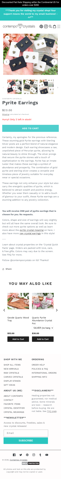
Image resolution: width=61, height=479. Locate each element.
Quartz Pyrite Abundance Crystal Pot (42, 320)
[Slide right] (54, 62)
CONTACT (8, 400)
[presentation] (4, 310)
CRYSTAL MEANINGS (14, 412)
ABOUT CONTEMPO (13, 396)
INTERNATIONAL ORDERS (44, 373)
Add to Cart (18, 339)
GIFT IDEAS (9, 385)
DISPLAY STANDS (12, 381)
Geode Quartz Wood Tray (18, 319)
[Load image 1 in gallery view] (14, 86)
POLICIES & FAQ (40, 369)
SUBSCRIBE (26, 440)
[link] (30, 4)
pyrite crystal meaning (32, 230)
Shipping (5, 114)
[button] (50, 26)
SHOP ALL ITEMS (12, 365)
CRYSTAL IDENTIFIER (14, 408)
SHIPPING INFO (39, 377)
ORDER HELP (38, 365)
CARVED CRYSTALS (13, 377)
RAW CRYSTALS (11, 373)
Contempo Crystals (18, 460)
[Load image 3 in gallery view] (46, 86)
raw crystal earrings (30, 233)
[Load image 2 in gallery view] (30, 86)
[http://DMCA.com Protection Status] (31, 464)
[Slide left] (7, 62)
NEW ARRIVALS (11, 369)
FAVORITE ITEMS (12, 404)
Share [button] (9, 269)
